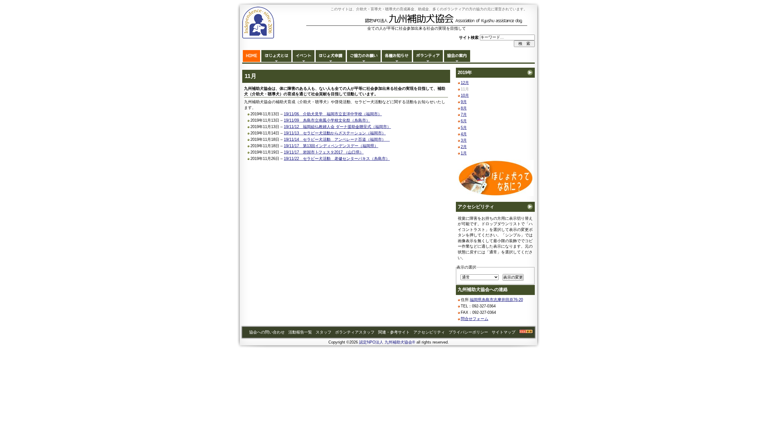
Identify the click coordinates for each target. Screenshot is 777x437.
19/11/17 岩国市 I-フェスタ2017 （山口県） (324, 152)
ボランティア (428, 55)
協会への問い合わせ (267, 332)
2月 (464, 146)
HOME (251, 55)
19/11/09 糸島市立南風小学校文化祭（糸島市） (327, 120)
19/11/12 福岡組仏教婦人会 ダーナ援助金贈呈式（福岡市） (337, 126)
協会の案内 (457, 55)
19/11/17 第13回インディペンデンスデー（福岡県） (331, 146)
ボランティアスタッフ (355, 332)
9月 (464, 102)
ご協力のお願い (364, 55)
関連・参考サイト (394, 332)
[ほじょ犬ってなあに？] (496, 194)
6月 (464, 121)
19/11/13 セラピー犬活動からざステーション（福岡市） (335, 133)
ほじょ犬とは (276, 55)
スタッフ (323, 332)
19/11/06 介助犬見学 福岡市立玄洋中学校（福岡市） (333, 114)
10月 (465, 95)
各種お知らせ (397, 55)
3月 (464, 140)
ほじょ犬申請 (330, 55)
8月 (464, 108)
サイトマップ (503, 332)
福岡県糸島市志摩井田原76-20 (496, 299)
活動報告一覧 (300, 332)
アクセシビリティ (476, 206)
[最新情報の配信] (526, 332)
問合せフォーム (474, 319)
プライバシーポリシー (468, 332)
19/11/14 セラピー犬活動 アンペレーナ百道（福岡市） (337, 139)
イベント (303, 55)
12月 (465, 82)
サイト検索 (469, 37)
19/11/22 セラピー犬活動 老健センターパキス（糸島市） (337, 158)
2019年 (465, 72)
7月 (464, 114)
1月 (464, 153)
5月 (464, 127)
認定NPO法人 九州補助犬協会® (387, 342)
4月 (464, 134)
